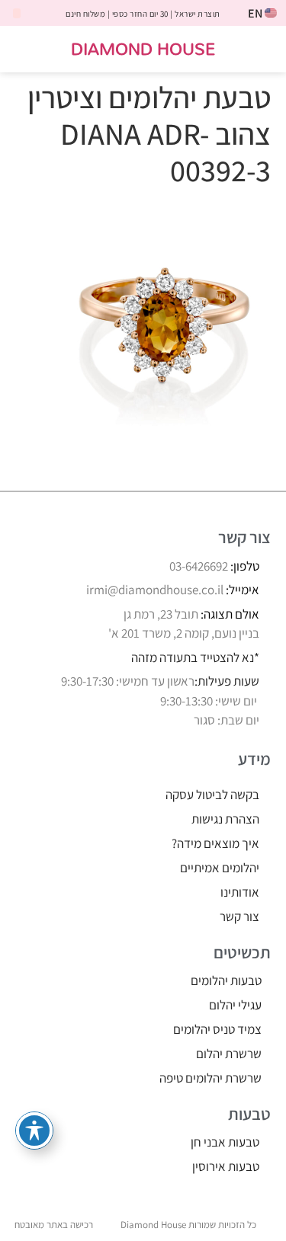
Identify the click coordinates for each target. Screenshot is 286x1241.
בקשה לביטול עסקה (212, 794)
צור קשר (239, 916)
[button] (264, 49)
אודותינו (239, 892)
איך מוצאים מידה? (215, 843)
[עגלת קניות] (25, 50)
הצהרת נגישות (225, 819)
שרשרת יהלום (229, 1053)
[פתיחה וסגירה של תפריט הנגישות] (34, 1130)
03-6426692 (198, 566)
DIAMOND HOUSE (143, 48)
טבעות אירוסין (225, 1166)
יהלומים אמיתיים (219, 867)
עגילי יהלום (235, 1004)
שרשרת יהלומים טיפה (210, 1078)
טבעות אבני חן (225, 1142)
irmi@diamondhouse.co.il (154, 589)
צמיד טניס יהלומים (217, 1029)
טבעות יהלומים (226, 980)
